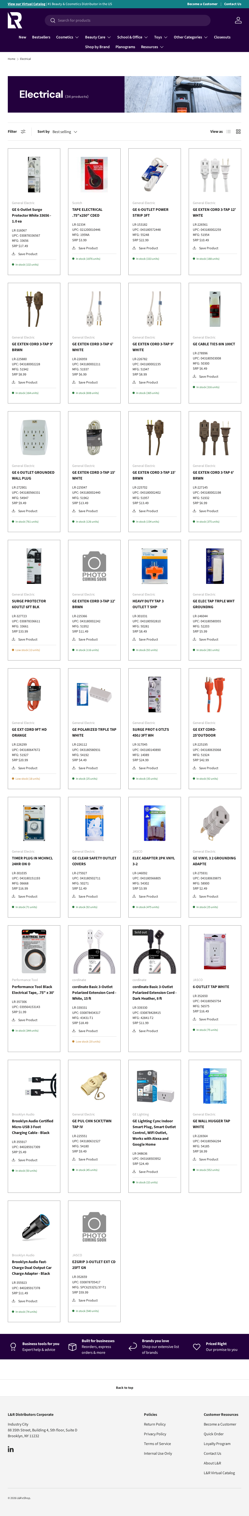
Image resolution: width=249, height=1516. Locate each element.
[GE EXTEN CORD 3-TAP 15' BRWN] (155, 437)
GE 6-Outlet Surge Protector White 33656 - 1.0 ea (31, 215)
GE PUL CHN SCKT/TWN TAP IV (92, 1124)
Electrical (25, 59)
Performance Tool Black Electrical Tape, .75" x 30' (33, 989)
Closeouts (222, 37)
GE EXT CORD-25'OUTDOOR (204, 732)
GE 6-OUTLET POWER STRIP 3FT (151, 212)
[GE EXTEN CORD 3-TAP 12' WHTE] (215, 174)
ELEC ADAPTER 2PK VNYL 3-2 (154, 861)
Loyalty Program (217, 1443)
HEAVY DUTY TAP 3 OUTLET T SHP (148, 604)
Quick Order (214, 1434)
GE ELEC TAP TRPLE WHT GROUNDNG (214, 604)
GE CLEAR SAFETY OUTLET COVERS (94, 861)
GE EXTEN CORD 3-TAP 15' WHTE (93, 475)
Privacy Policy (155, 1434)
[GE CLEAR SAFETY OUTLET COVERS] (94, 823)
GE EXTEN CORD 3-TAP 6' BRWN (213, 475)
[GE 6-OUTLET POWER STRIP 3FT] (155, 174)
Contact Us (232, 4)
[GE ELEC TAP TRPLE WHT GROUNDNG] (215, 566)
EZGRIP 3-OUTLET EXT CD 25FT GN (94, 1264)
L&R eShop (23, 1498)
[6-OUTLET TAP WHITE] (215, 951)
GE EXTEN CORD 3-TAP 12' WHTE (214, 212)
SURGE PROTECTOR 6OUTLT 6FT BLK (29, 604)
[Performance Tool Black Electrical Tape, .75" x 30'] (34, 951)
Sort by (43, 131)
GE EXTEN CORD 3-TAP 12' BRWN (93, 604)
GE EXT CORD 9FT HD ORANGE (29, 732)
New (22, 37)
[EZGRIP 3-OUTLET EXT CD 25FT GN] (94, 1227)
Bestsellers (41, 37)
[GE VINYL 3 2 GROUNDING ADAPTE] (215, 823)
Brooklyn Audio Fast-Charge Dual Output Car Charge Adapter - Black (32, 1267)
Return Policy (155, 1424)
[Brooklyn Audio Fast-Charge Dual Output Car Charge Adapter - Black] (34, 1227)
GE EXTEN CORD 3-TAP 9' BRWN (32, 347)
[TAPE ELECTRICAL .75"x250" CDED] (94, 174)
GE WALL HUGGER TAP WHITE (211, 1124)
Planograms (125, 47)
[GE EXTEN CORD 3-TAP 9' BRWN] (34, 309)
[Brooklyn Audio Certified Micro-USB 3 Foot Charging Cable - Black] (34, 1086)
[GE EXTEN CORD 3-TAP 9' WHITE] (155, 309)
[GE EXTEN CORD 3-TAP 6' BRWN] (215, 437)
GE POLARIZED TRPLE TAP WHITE (94, 732)
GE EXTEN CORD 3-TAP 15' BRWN (154, 475)
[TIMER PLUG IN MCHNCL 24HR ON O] (34, 823)
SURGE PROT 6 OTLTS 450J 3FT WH (151, 732)
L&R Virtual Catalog (219, 1473)
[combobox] (127, 20)
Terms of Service (157, 1443)
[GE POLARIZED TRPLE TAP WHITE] (94, 694)
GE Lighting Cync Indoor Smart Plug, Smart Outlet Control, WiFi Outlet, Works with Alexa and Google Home (154, 1132)
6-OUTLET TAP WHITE (211, 987)
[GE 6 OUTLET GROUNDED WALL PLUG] (34, 437)
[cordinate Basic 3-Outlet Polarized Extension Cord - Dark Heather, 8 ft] (155, 951)
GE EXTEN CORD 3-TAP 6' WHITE (92, 347)
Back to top (124, 1387)
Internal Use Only (158, 1453)
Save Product (27, 254)
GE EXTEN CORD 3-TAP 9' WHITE (153, 347)
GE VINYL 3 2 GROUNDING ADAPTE (214, 861)
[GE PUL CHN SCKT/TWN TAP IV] (94, 1086)
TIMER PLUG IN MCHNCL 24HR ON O (32, 861)
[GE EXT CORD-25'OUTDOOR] (215, 694)
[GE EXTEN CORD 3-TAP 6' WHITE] (94, 309)
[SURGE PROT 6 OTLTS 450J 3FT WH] (155, 694)
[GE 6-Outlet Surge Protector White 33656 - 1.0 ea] (34, 174)
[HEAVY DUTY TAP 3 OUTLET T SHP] (155, 566)
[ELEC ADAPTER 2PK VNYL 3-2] (155, 823)
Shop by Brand (97, 47)
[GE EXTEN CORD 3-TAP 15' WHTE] (94, 437)
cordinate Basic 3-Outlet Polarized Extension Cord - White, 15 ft (94, 992)
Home (11, 59)
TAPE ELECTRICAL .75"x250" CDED (87, 212)
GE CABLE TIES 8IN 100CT (214, 344)
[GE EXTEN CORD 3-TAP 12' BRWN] (94, 566)
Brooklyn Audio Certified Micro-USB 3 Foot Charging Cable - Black (32, 1126)
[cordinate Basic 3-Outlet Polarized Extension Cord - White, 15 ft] (94, 951)
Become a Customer (202, 4)
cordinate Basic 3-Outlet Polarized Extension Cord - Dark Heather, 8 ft (155, 992)
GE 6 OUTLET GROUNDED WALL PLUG (33, 475)
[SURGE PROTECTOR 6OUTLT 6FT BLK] (34, 566)
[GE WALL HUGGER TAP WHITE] (215, 1086)
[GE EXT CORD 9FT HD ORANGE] (34, 694)
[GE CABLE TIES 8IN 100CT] (215, 309)
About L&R (212, 1463)
